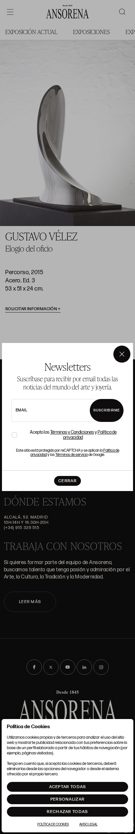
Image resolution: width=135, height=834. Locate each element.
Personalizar (67, 799)
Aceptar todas (67, 786)
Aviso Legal (88, 824)
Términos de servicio (71, 454)
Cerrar (67, 480)
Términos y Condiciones (72, 432)
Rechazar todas (67, 811)
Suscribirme (106, 410)
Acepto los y (73, 435)
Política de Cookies (53, 824)
